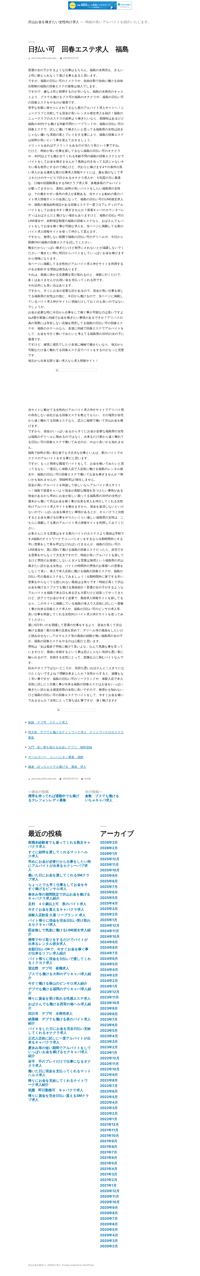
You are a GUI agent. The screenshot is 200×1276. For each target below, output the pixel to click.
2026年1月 (108, 853)
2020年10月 (110, 1202)
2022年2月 (109, 1113)
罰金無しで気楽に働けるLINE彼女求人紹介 (59, 932)
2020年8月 (109, 1213)
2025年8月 (109, 881)
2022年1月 (108, 1119)
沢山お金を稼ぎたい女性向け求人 (53, 22)
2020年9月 (109, 1207)
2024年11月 (109, 931)
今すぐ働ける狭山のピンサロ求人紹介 (57, 983)
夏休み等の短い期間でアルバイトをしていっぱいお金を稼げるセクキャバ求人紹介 (59, 1052)
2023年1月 (108, 1052)
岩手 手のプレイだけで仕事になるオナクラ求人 (59, 1063)
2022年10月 (110, 1069)
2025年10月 (110, 870)
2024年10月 (110, 936)
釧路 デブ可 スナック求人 (48, 722)
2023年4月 (109, 1036)
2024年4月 (109, 970)
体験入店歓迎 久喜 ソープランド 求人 (57, 915)
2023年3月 (109, 1041)
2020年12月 (110, 1191)
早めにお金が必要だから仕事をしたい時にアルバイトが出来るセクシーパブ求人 (59, 866)
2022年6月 (109, 1091)
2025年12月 (109, 859)
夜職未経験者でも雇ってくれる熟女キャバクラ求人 (59, 844)
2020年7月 (109, 1218)
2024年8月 (109, 947)
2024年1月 (108, 986)
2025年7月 (109, 887)
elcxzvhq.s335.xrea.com (43, 58)
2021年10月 (109, 1136)
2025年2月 (109, 914)
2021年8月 (108, 1147)
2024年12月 (110, 925)
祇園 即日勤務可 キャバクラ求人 (55, 1090)
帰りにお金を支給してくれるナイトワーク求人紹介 (58, 1082)
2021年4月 (108, 1169)
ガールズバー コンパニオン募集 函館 (55, 757)
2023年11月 (109, 997)
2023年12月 (109, 992)
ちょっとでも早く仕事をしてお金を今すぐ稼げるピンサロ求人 (58, 887)
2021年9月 (108, 1141)
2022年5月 (109, 1097)
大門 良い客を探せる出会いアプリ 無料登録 (60, 747)
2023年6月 (109, 1025)
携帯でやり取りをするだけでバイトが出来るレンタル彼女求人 (58, 942)
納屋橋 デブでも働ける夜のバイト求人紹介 (59, 1021)
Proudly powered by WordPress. (78, 1265)
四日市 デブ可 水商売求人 (50, 1013)
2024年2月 (109, 981)
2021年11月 (109, 1130)
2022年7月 (109, 1086)
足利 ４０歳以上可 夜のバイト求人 (57, 904)
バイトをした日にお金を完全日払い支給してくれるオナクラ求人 (59, 1031)
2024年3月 (109, 975)
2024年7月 (109, 953)
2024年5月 (109, 964)
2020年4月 (109, 1235)
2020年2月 (109, 1246)
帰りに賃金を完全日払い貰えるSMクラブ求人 (58, 1098)
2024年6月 (109, 959)
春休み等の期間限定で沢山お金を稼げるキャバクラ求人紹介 (59, 896)
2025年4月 (109, 903)
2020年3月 (109, 1241)
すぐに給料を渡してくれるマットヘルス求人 (58, 854)
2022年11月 (109, 1064)
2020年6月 (109, 1224)
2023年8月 (109, 1014)
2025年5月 (109, 898)
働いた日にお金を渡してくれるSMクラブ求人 (59, 877)
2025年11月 (109, 864)
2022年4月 (109, 1102)
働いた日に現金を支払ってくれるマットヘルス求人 (59, 1073)
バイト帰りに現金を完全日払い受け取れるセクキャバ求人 (59, 922)
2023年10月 (110, 1003)
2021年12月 (109, 1124)
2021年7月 (108, 1152)
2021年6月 (108, 1158)
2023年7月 (109, 1019)
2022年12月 (109, 1058)
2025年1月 (108, 920)
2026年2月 (109, 848)
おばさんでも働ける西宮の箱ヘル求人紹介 (59, 1006)
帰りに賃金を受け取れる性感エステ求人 (59, 998)
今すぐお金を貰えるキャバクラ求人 (56, 909)
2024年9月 (109, 942)
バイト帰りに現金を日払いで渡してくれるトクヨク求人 (59, 961)
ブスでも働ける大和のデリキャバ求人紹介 (59, 976)
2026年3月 (109, 842)
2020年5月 (109, 1229)
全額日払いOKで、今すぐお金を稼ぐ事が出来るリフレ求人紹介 (58, 951)
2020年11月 (109, 1196)
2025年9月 (109, 876)
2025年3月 (109, 909)
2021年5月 (108, 1163)
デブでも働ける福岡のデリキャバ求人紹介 (59, 991)
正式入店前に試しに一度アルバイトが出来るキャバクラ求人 (59, 1040)
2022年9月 (109, 1075)
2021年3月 (108, 1174)
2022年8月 (109, 1080)
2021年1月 (108, 1185)
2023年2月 (109, 1047)
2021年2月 (108, 1180)
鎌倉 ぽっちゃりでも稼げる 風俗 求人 (57, 766)
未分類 (87, 778)
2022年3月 (109, 1108)
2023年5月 (109, 1030)
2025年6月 (109, 892)
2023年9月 (109, 1008)
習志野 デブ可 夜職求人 (48, 968)
